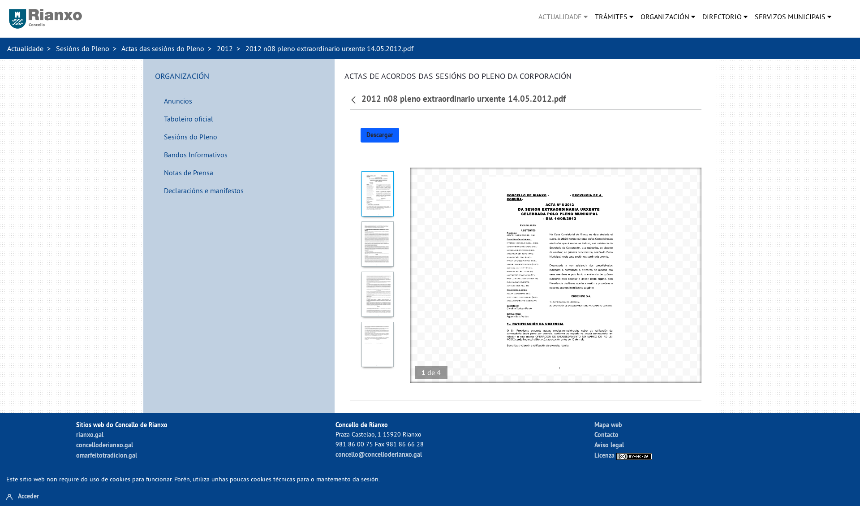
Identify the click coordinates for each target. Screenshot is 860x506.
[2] (378, 244)
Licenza (605, 455)
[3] (378, 294)
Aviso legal (609, 445)
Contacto (606, 434)
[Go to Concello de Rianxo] (45, 19)
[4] (378, 344)
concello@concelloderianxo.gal (378, 454)
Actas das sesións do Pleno (162, 48)
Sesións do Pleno (82, 48)
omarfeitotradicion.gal (106, 455)
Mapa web (608, 424)
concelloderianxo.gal (104, 445)
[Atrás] (354, 99)
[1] (378, 194)
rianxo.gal (89, 434)
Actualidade (25, 48)
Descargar (379, 135)
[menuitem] (563, 16)
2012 (225, 48)
